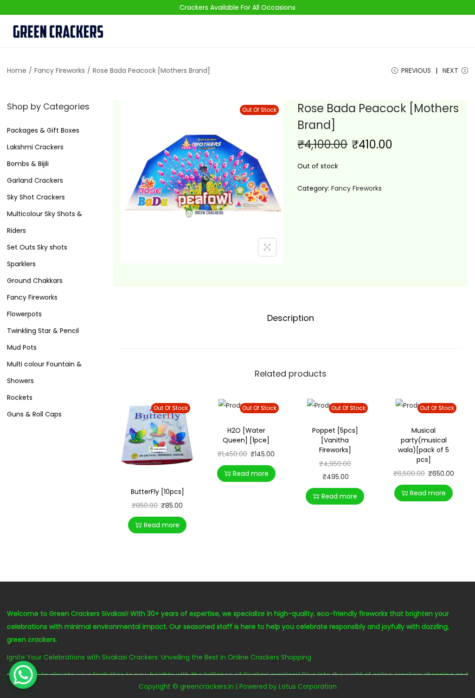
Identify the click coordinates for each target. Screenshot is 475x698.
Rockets (19, 397)
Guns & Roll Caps (34, 414)
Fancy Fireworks (59, 70)
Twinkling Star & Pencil (43, 330)
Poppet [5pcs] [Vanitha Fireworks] (335, 440)
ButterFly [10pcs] (157, 491)
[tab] (290, 318)
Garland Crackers (35, 180)
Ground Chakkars (35, 280)
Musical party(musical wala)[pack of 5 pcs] (423, 445)
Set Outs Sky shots (37, 247)
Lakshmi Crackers (35, 147)
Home (16, 70)
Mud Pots (22, 347)
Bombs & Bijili (28, 163)
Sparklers (21, 264)
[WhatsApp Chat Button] (23, 675)
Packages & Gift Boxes (43, 130)
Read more (162, 525)
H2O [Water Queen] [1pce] (246, 435)
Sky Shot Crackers (36, 197)
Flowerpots (24, 314)
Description (290, 318)
